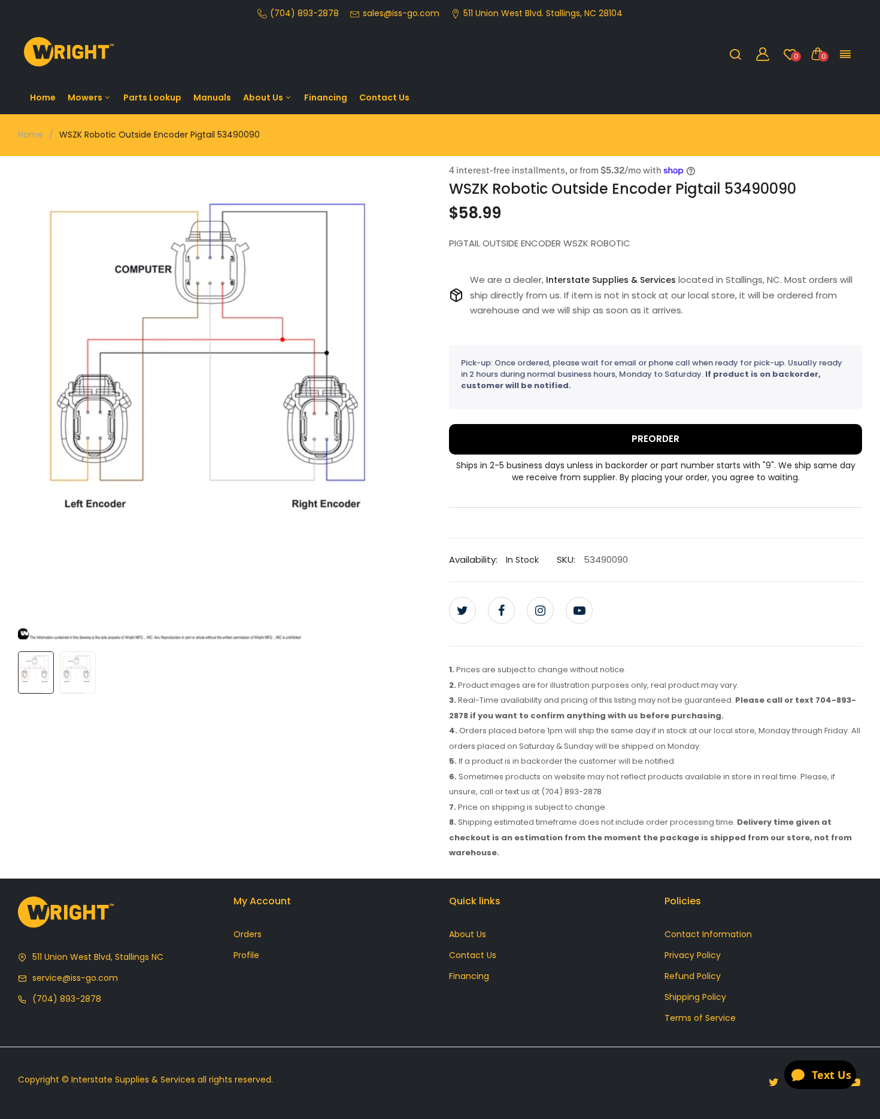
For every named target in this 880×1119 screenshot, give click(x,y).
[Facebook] (501, 610)
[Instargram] (540, 610)
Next (419, 401)
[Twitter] (462, 610)
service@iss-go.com (75, 978)
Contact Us (384, 97)
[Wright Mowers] (69, 54)
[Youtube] (579, 610)
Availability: (473, 559)
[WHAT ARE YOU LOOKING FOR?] (735, 54)
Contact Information (708, 934)
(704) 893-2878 (66, 999)
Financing (325, 97)
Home (43, 97)
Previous (30, 401)
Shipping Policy (695, 997)
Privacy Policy (692, 955)
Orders (247, 934)
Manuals (212, 97)
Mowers (86, 97)
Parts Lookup (152, 97)
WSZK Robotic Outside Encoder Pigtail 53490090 (622, 189)
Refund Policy (692, 976)
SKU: (566, 559)
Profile (246, 955)
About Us (264, 97)
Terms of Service (700, 1018)
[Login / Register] (762, 54)
